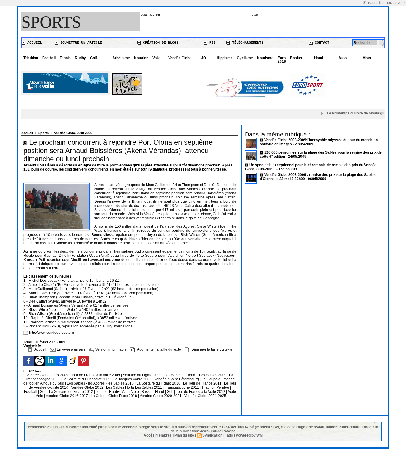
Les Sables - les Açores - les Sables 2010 (101, 383)
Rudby (80, 58)
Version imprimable (111, 349)
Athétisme (121, 58)
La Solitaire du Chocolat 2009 (86, 379)
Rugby (115, 392)
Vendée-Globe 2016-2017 (67, 396)
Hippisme (225, 58)
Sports (51, 22)
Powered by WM (249, 435)
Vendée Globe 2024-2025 (205, 396)
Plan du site (184, 435)
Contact (321, 43)
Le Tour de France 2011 (202, 383)
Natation (141, 58)
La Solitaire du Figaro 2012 (71, 392)
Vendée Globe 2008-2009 (73, 133)
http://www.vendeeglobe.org (51, 332)
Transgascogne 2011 (182, 387)
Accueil (33, 43)
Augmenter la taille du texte (158, 349)
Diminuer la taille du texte (211, 349)
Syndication (212, 435)
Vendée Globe (179, 58)
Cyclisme (245, 58)
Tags (229, 435)
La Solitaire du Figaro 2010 (158, 383)
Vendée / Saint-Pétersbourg (177, 379)
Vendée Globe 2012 (87, 387)
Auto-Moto (131, 392)
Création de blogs (159, 43)
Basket (296, 58)
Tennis (65, 58)
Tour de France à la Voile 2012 (201, 392)
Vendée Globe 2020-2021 (161, 396)
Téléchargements (246, 43)
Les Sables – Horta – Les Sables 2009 (195, 375)
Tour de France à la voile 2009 (96, 375)
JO (203, 58)
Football (49, 58)
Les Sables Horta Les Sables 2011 (134, 387)
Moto (367, 58)
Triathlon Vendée (216, 387)
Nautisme (265, 58)
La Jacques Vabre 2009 (132, 379)
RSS (211, 43)
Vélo (39, 396)
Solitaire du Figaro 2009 (143, 375)
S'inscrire (370, 3)
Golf (93, 58)
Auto (343, 58)
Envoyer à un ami (70, 349)
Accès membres (158, 435)
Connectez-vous (392, 3)
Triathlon (30, 58)
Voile (156, 58)
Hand (318, 58)
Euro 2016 (282, 60)
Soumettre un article (80, 43)
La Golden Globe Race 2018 (114, 396)
